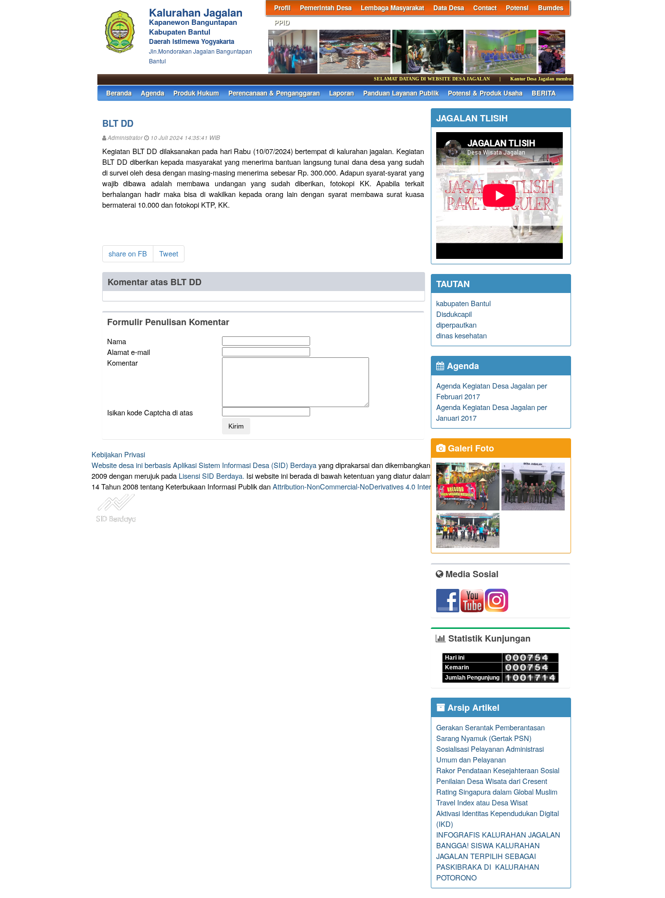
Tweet (168, 253)
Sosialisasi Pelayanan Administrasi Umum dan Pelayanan (490, 753)
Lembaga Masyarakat (392, 7)
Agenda (152, 93)
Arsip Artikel (472, 707)
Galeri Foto (469, 448)
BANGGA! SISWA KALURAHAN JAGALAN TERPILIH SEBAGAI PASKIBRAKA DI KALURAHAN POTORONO (488, 861)
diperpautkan (456, 324)
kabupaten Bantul (463, 303)
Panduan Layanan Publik (401, 93)
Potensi (517, 7)
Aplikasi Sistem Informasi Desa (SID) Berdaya (244, 465)
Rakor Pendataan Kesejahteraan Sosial (497, 770)
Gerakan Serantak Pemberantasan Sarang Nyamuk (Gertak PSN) (490, 732)
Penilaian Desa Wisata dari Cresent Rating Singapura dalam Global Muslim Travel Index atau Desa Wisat (496, 791)
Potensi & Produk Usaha (485, 93)
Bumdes (550, 7)
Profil (282, 7)
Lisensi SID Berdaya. (211, 475)
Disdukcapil (454, 314)
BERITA (544, 93)
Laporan (341, 93)
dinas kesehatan (461, 335)
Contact (485, 7)
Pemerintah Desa (325, 7)
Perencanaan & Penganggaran (274, 93)
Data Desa (448, 7)
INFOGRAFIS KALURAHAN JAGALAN (498, 834)
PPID (282, 22)
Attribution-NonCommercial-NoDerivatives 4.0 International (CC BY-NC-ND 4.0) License (410, 486)
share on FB (128, 253)
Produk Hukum (196, 93)
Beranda (118, 93)
